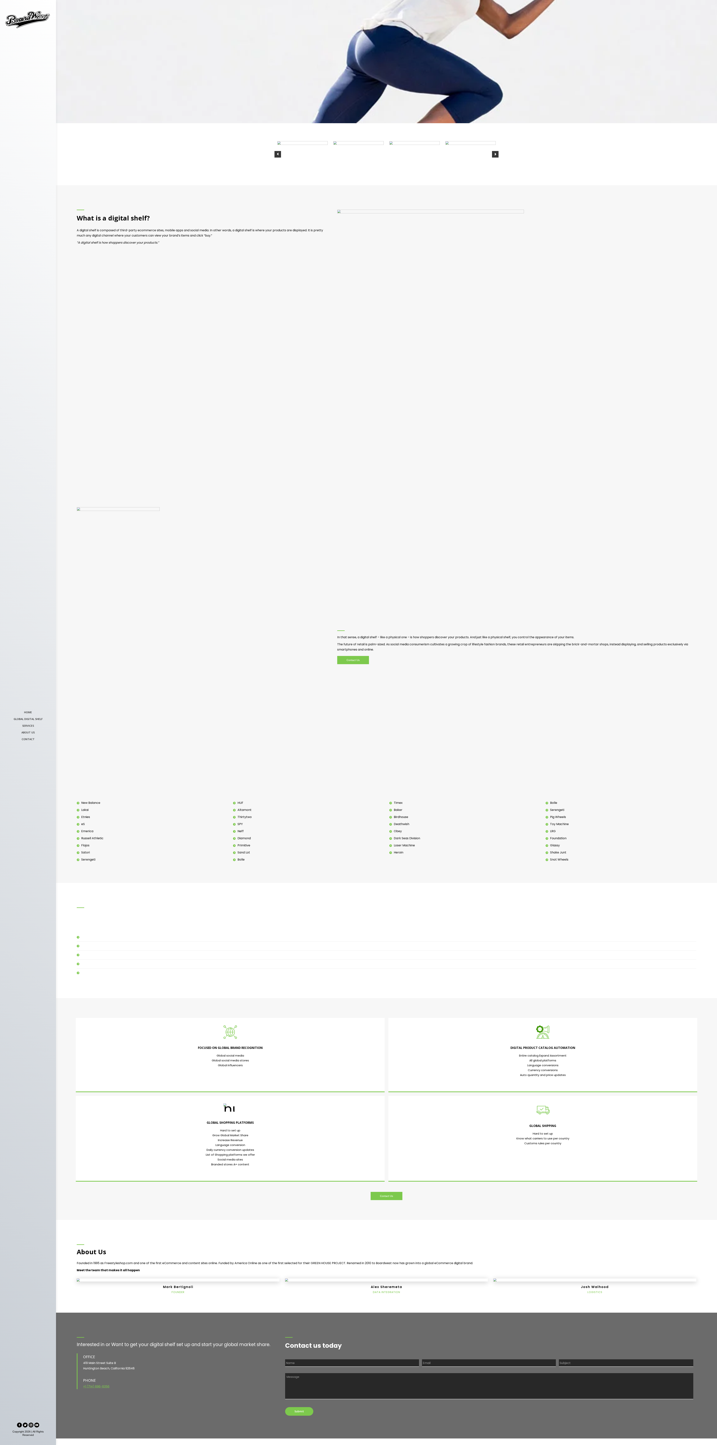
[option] (302, 154)
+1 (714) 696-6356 (96, 1386)
